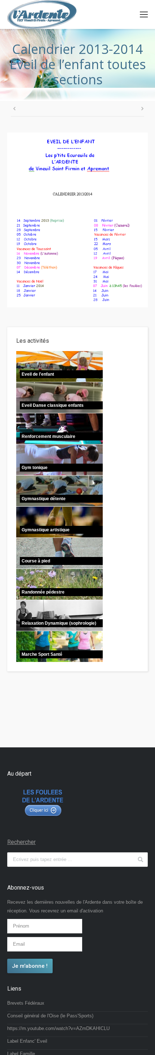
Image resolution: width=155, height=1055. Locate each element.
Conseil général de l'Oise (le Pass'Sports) (50, 1015)
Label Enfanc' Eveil (27, 1041)
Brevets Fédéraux (25, 1003)
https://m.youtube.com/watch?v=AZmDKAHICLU (58, 1028)
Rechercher (21, 842)
